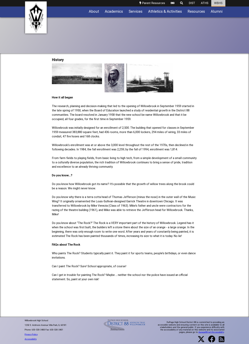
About (94, 11)
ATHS (204, 3)
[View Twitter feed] (199, 341)
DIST (192, 3)
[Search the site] (181, 3)
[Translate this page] (172, 3)
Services (135, 11)
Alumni (216, 11)
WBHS (218, 3)
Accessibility (31, 339)
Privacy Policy (31, 334)
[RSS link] (220, 341)
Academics (114, 11)
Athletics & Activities (165, 11)
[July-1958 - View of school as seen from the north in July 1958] (77, 82)
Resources (196, 11)
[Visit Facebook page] (209, 341)
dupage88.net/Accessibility (211, 332)
